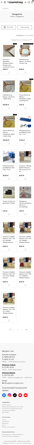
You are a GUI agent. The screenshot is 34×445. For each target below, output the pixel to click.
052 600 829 (9, 375)
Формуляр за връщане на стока (12, 406)
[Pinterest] (20, 395)
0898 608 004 (9, 357)
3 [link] (17, 329)
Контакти (5, 421)
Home (12, 16)
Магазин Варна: (8, 373)
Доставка (5, 412)
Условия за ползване (8, 410)
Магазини (5, 423)
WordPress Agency (27, 443)
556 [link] (26, 329)
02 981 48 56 (9, 367)
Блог (3, 425)
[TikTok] (15, 395)
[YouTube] (26, 395)
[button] (26, 2)
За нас (4, 419)
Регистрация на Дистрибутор (12, 434)
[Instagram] (9, 395)
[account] (29, 2)
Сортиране (24, 27)
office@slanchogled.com (13, 383)
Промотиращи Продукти (11, 436)
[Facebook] (4, 395)
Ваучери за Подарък (8, 427)
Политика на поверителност (12, 408)
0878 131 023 (9, 359)
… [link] (21, 329)
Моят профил (6, 405)
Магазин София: (9, 365)
